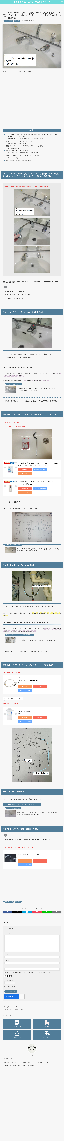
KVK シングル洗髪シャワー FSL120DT (29, 854)
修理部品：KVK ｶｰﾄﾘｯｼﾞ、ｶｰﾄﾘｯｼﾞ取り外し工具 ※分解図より (25, 146)
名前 (6, 954)
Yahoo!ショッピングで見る (40, 469)
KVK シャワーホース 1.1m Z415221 (28, 680)
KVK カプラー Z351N (24, 711)
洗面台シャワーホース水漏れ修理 (24, 904)
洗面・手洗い (17, 20)
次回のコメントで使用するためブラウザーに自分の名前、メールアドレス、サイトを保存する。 (29, 972)
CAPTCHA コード (8, 980)
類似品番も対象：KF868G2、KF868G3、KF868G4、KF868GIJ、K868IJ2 (26, 138)
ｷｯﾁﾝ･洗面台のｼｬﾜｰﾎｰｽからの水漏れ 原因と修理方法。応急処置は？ (36, 640)
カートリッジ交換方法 (13, 148)
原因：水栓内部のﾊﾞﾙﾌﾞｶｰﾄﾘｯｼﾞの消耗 (17, 143)
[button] (7, 912)
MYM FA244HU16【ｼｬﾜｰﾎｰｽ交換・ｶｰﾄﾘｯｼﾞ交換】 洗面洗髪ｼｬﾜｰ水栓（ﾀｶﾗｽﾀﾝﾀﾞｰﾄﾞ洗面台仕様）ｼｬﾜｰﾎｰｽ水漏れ (38, 813)
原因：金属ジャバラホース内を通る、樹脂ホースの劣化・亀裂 (23, 152)
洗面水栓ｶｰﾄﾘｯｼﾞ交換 (37, 904)
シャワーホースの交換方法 (13, 158)
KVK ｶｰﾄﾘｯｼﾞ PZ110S (10, 904)
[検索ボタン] (62, 2)
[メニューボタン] (2, 2)
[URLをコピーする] (56, 912)
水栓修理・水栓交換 (8, 20)
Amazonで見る (25, 473)
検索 (22, 1009)
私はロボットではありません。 (13, 986)
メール (6, 960)
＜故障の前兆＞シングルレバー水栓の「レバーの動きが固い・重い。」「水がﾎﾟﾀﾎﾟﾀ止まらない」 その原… (37, 389)
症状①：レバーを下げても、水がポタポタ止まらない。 (21, 141)
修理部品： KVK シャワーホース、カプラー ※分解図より (24, 155)
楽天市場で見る (25, 469)
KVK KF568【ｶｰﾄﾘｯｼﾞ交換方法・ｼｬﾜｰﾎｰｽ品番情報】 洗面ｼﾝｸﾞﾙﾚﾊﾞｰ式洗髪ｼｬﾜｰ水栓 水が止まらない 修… (38, 549)
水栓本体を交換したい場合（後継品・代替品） (19, 160)
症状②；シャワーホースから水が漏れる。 (18, 150)
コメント (7, 933)
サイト (6, 966)
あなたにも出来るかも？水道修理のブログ (32, 2)
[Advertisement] (32, 86)
